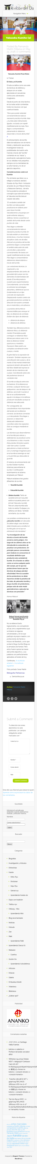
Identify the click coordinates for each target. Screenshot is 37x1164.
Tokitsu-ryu (13, 904)
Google (8, 698)
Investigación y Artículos (17, 863)
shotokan (11, 1145)
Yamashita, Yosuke (17, 1109)
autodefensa (10, 1126)
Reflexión (12, 950)
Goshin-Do (13, 959)
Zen (10, 932)
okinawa (26, 1140)
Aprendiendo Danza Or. (17, 945)
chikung (22, 1126)
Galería (11, 977)
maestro (10, 1140)
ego (22, 1130)
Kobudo (12, 927)
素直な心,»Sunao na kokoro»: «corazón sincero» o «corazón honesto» (19, 1071)
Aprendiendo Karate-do (19, 895)
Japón (10, 1135)
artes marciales (18, 1124)
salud (27, 1142)
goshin (21, 1133)
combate (27, 1126)
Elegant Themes (18, 1156)
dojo (19, 1130)
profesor (9, 1142)
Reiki (10, 936)
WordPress (18, 1158)
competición (12, 1128)
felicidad (27, 1131)
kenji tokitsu (18, 1138)
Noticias (12, 923)
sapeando (16, 1144)
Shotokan (14, 881)
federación (21, 1131)
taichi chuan (22, 1145)
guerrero (25, 1133)
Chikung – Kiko (14, 909)
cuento (20, 1128)
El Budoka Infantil (15, 982)
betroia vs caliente (15, 1049)
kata (12, 1138)
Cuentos (14, 955)
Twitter (15, 698)
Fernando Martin (13, 1133)
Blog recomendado (16, 918)
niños (21, 1140)
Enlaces (11, 973)
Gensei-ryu (14, 891)
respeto (20, 1141)
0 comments (23, 51)
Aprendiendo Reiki (17, 941)
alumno (9, 1124)
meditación (17, 1140)
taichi (16, 1145)
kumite (28, 1138)
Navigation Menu (19, 13)
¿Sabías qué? (13, 996)
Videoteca (12, 987)
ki (22, 1138)
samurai (9, 1143)
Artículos (12, 968)
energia (15, 1131)
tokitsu (27, 1145)
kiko (24, 1138)
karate (17, 1135)
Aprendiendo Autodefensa (20, 964)
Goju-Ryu (14, 886)
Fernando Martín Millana (18, 47)
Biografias (12, 859)
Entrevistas (13, 868)
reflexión (14, 1142)
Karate (11, 872)
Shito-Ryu (14, 877)
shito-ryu (24, 1143)
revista (23, 1142)
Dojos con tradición (16, 900)
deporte (14, 1130)
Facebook (12, 698)
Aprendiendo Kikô (17, 913)
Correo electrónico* (14, 823)
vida (8, 1147)
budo (16, 1126)
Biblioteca (12, 991)
